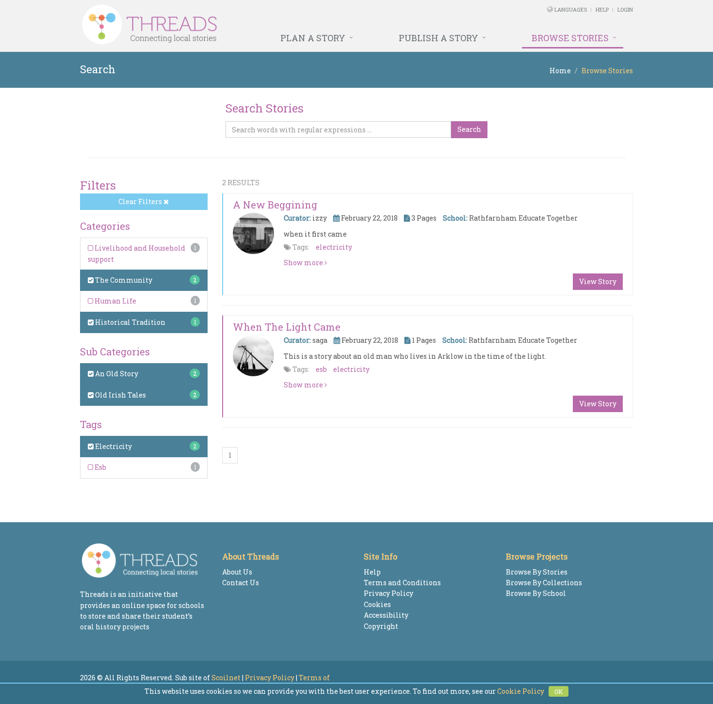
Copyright (381, 626)
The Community (123, 280)
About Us (237, 571)
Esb (99, 467)
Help (602, 9)
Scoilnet (226, 677)
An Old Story (116, 373)
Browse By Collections (544, 582)
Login (625, 9)
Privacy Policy (388, 593)
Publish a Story (438, 38)
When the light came (286, 326)
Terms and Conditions (402, 582)
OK (558, 691)
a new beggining (275, 204)
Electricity (113, 446)
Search (469, 129)
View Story (597, 281)
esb (321, 369)
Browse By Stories (536, 571)
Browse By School (536, 593)
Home (560, 70)
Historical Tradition (129, 322)
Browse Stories (570, 38)
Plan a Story (312, 38)
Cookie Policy (520, 691)
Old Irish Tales (120, 395)
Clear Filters (140, 201)
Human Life (114, 300)
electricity (334, 247)
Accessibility (386, 615)
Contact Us (240, 582)
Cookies (377, 604)
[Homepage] (251, 24)
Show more (304, 262)
